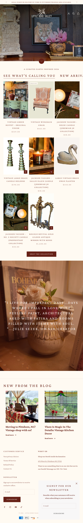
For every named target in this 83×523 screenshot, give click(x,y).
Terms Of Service (9, 461)
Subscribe (59, 513)
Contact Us (7, 469)
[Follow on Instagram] (10, 507)
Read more (10, 435)
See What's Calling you (29, 76)
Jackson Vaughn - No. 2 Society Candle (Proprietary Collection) (16, 238)
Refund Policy (8, 465)
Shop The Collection (41, 254)
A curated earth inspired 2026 (41, 69)
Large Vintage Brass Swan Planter (67, 179)
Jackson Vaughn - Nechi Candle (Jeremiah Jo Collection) (67, 126)
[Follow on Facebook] (4, 507)
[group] (41, 32)
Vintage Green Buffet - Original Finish (16, 125)
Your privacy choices (11, 456)
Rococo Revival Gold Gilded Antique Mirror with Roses (41, 237)
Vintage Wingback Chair (41, 123)
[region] (41, 32)
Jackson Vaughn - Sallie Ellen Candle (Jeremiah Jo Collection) (41, 182)
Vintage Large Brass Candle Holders (16, 179)
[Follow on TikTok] (21, 507)
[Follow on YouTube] (16, 507)
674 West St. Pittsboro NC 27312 (50, 461)
